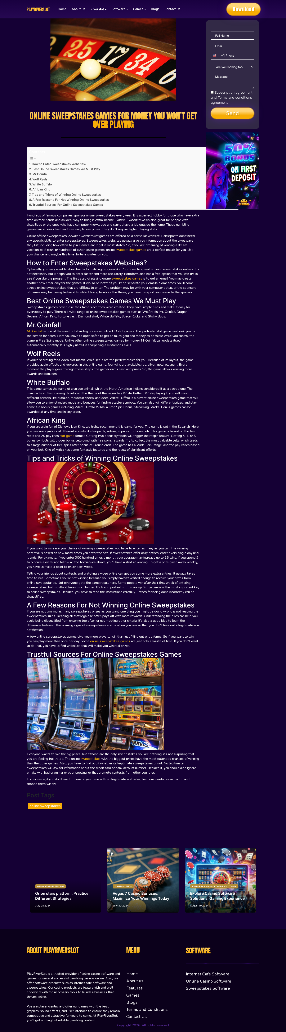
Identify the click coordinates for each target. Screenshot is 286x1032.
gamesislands (123, 886)
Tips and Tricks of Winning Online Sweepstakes (67, 194)
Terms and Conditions (147, 1009)
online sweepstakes (45, 806)
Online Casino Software (208, 981)
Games (132, 995)
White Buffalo (43, 184)
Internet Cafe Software (207, 974)
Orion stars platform (50, 886)
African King (42, 189)
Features (134, 988)
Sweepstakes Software (208, 988)
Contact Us (172, 9)
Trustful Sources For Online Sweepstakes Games (68, 204)
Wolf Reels (40, 179)
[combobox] (218, 55)
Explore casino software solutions (214, 886)
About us (78, 9)
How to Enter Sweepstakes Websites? (60, 164)
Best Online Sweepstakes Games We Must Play (67, 169)
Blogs (155, 9)
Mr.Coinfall (41, 174)
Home (62, 9)
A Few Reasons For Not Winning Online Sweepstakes (71, 199)
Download (243, 9)
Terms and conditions (235, 97)
